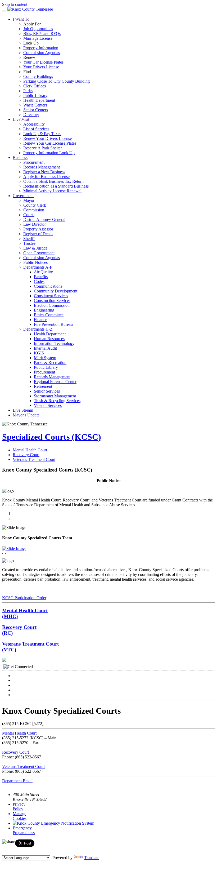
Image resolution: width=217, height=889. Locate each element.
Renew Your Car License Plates (49, 143)
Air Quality (43, 272)
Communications (48, 286)
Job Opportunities (38, 28)
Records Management (41, 167)
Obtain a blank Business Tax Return (53, 181)
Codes (39, 281)
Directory (31, 114)
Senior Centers (35, 110)
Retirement (43, 386)
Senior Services (47, 391)
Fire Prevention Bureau (53, 324)
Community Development (55, 291)
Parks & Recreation (50, 362)
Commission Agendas (41, 52)
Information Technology (54, 343)
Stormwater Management (55, 396)
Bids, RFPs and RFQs (42, 33)
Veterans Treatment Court (34, 459)
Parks (28, 90)
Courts (28, 214)
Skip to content (14, 4)
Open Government (39, 253)
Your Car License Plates (43, 62)
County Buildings (38, 76)
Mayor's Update (26, 415)
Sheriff (29, 238)
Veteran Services (48, 405)
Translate (91, 857)
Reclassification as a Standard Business (56, 186)
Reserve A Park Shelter (42, 148)
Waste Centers (35, 105)
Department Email (17, 781)
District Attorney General (44, 219)
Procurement (33, 162)
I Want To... (23, 19)
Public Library (35, 95)
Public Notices (35, 262)
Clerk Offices (34, 86)
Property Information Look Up (49, 152)
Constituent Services (51, 296)
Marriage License (37, 38)
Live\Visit (21, 119)
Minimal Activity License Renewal (52, 191)
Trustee (29, 243)
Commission (33, 210)
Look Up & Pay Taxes (42, 133)
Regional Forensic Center (55, 381)
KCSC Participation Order (24, 597)
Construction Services (52, 300)
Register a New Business (44, 172)
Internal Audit (45, 348)
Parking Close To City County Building (56, 81)
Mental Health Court (30, 450)
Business (20, 157)
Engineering (44, 310)
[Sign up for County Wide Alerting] (53, 823)
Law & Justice (35, 248)
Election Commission (52, 305)
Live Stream (23, 410)
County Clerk (34, 205)
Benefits (41, 276)
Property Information (40, 48)
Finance (40, 319)
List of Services (36, 129)
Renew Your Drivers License (47, 138)
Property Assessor (38, 229)
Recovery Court (26, 454)
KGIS (39, 353)
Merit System (45, 357)
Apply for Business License (46, 176)
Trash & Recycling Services (57, 400)
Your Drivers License (41, 67)
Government (23, 195)
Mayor (28, 200)
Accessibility (34, 124)
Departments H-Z (38, 329)
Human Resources (49, 338)
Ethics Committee (49, 315)
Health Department (39, 100)
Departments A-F (37, 267)
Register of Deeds (38, 234)
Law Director (34, 224)
